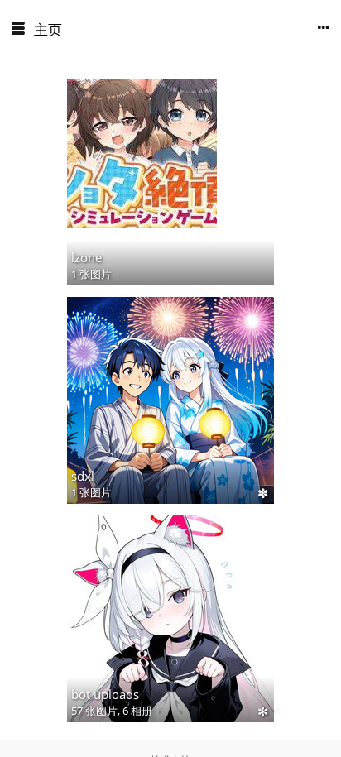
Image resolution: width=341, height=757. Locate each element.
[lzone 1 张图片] (170, 153)
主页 (47, 29)
